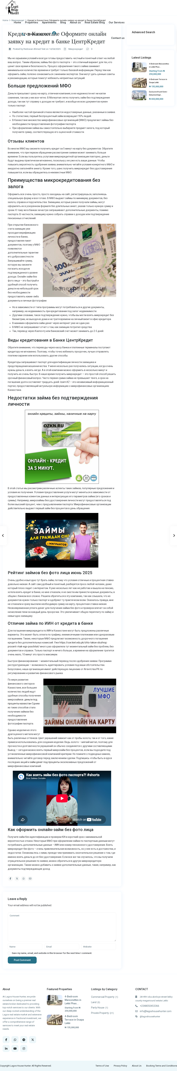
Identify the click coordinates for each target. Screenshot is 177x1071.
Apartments (49, 22)
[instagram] (23, 1048)
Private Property (100, 1013)
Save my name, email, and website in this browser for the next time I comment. (52, 953)
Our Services (116, 22)
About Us (136, 1065)
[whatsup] (14, 1039)
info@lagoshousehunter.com (155, 1011)
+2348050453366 (38, 34)
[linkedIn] (6, 1048)
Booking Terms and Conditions (161, 1065)
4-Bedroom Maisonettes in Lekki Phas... (73, 1000)
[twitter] (32, 1039)
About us (75, 22)
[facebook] (6, 1039)
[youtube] (14, 1048)
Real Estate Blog (95, 22)
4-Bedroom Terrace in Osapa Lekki (74, 1020)
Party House (97, 1007)
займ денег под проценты (45, 762)
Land (93, 1002)
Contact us (117, 38)
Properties (31, 22)
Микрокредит (75, 49)
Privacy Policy (120, 1065)
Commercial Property (102, 996)
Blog (63, 22)
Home (17, 22)
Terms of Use (102, 1065)
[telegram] (23, 1039)
